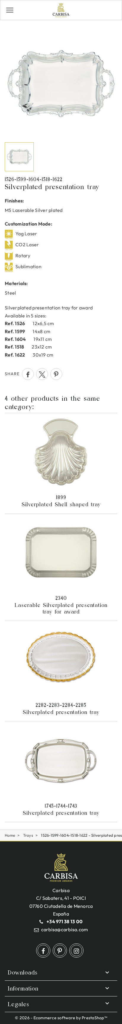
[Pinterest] (56, 374)
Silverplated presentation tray (61, 708)
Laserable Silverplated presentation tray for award (61, 605)
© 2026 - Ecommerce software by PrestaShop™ (61, 1017)
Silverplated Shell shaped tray (61, 501)
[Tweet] (42, 374)
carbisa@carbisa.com (64, 929)
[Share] (28, 374)
